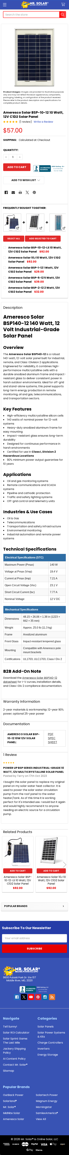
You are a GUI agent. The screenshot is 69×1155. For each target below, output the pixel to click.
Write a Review (43, 122)
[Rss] (52, 997)
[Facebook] (6, 192)
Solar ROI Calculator (16, 1033)
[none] (34, 57)
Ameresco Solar (13, 1119)
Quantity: (10, 150)
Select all (13, 238)
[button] (23, 180)
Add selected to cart (42, 238)
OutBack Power (13, 1095)
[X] (27, 192)
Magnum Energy (46, 1101)
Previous (4, 864)
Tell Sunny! (10, 1026)
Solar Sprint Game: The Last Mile (15, 1041)
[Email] (13, 192)
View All (41, 1119)
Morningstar (44, 1107)
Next (64, 864)
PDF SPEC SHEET (52, 738)
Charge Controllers (50, 1043)
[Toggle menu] (4, 4)
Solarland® (10, 1101)
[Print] (20, 192)
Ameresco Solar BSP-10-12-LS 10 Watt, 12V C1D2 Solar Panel (35, 250)
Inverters (44, 1049)
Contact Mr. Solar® (15, 1065)
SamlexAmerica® (47, 1113)
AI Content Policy (14, 1059)
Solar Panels (46, 1026)
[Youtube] (31, 997)
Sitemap (8, 1071)
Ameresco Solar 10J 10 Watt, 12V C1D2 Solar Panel (51, 880)
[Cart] (64, 4)
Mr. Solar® (9, 1107)
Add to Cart (18, 870)
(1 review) (25, 122)
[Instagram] (45, 997)
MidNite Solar (11, 1113)
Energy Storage (48, 1055)
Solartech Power (47, 1095)
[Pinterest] (34, 192)
